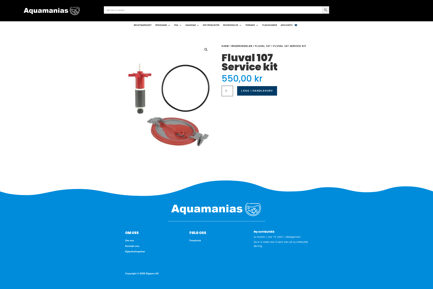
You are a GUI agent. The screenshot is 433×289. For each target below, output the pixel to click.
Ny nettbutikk (264, 232)
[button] (206, 50)
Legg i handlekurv (257, 90)
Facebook (195, 240)
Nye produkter (211, 25)
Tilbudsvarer (269, 25)
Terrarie (250, 25)
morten (261, 236)
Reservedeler (230, 25)
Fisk (176, 25)
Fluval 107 (263, 46)
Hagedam (190, 25)
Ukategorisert (293, 236)
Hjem (225, 46)
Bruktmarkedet (143, 25)
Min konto (286, 25)
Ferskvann (161, 25)
